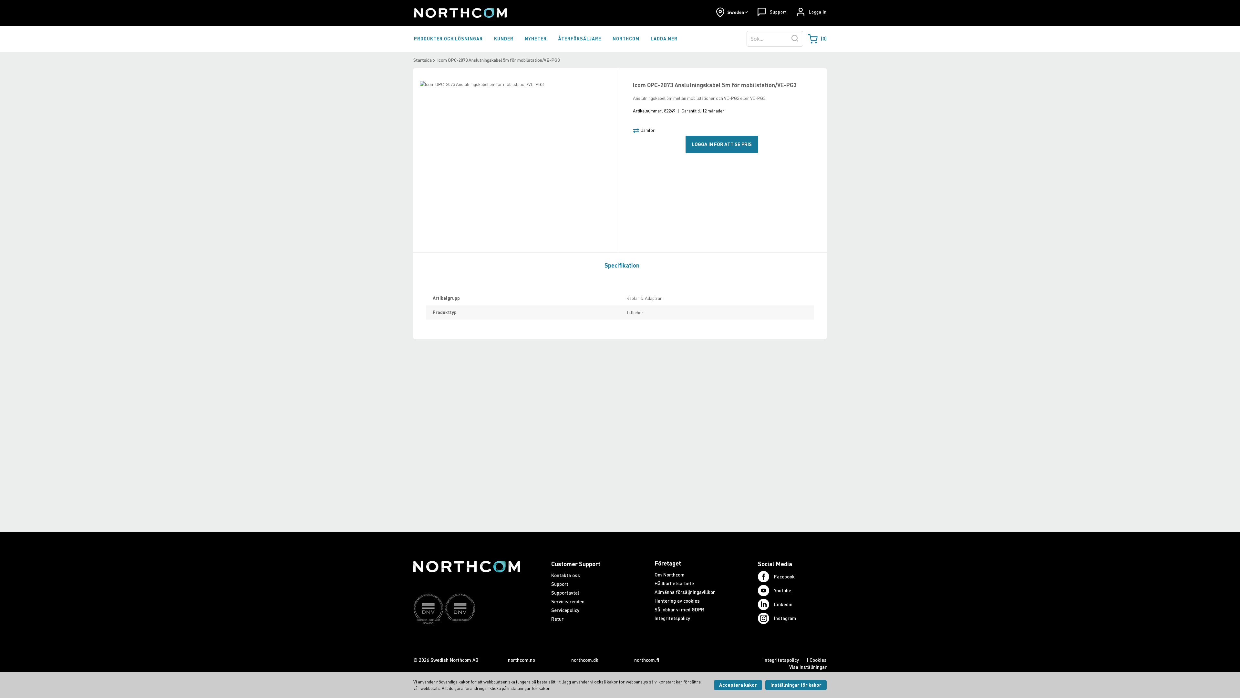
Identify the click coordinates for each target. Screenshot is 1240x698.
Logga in (818, 12)
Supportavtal (565, 593)
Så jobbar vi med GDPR (679, 609)
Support (778, 12)
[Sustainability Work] (466, 637)
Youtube (782, 590)
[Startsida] (460, 13)
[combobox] (775, 39)
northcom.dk (584, 660)
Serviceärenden (567, 601)
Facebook (784, 576)
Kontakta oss (565, 575)
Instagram (785, 618)
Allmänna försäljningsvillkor (685, 592)
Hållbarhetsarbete (674, 583)
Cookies (818, 660)
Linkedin (783, 604)
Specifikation (621, 265)
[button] (732, 12)
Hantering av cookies (677, 601)
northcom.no (521, 660)
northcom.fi (646, 660)
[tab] (620, 265)
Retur (557, 619)
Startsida (422, 60)
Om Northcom (670, 574)
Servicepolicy (565, 610)
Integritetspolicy (672, 618)
